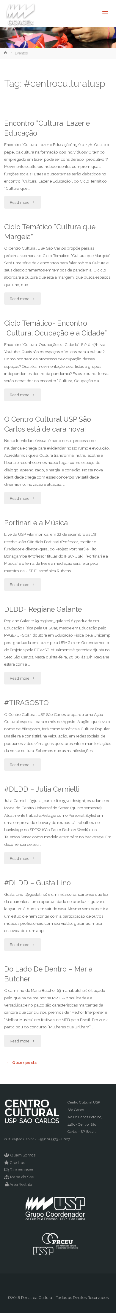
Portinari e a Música (36, 523)
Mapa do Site (22, 1176)
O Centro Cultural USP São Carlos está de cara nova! (47, 424)
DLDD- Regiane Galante (43, 609)
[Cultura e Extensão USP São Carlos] (20, 13)
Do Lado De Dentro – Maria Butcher (48, 974)
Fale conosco (21, 1169)
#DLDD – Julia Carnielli (41, 789)
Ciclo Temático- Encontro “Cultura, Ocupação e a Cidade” (55, 328)
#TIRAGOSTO (26, 703)
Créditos (17, 1162)
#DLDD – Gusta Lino (37, 883)
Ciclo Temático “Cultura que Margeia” (49, 232)
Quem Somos (22, 1155)
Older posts (24, 1062)
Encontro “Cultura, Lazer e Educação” (47, 128)
